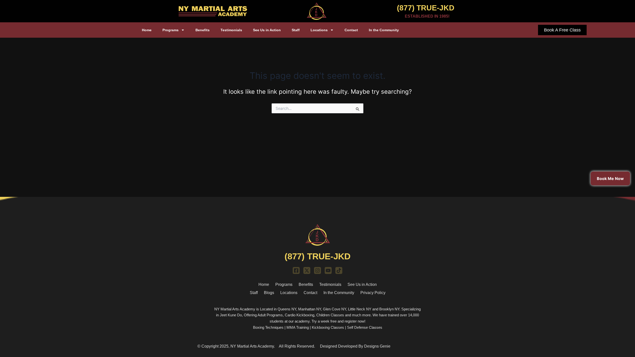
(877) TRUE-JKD (425, 8)
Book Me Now (610, 178)
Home (147, 30)
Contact (351, 30)
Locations (319, 30)
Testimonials (231, 30)
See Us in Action (267, 30)
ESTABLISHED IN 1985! (427, 16)
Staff (296, 30)
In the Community (384, 30)
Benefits (202, 30)
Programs (170, 30)
